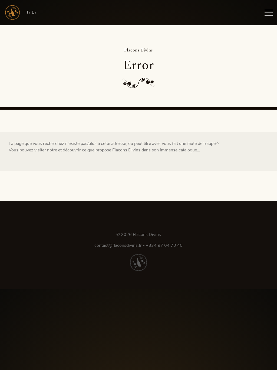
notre (52, 150)
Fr (28, 12)
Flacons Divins (147, 235)
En (34, 12)
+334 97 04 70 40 (164, 245)
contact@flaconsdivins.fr (118, 245)
